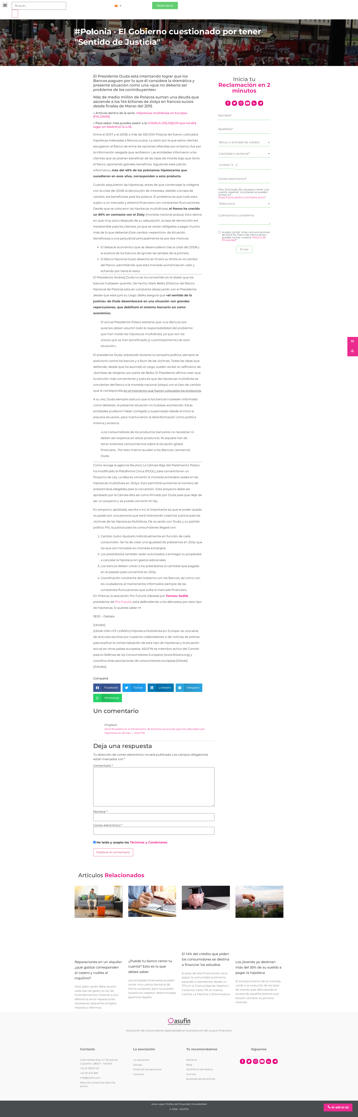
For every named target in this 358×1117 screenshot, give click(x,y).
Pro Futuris (123, 602)
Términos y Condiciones (148, 842)
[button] (5, 5)
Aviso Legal (157, 1104)
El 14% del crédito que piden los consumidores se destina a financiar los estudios (205, 959)
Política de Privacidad (178, 1104)
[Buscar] (15, 14)
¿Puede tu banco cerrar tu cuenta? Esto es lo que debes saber (150, 966)
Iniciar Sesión (138, 4)
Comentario (103, 765)
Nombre (100, 811)
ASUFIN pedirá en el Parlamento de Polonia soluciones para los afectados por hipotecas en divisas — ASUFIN (154, 731)
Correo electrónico (108, 825)
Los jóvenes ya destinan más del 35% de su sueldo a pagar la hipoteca (258, 967)
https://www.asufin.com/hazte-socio (241, 197)
